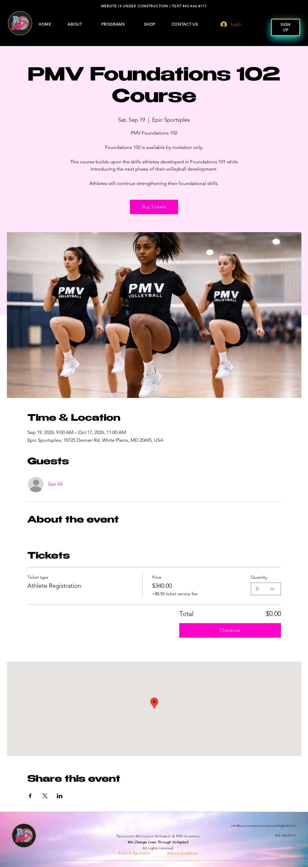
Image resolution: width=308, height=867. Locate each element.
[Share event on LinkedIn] (60, 795)
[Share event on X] (45, 795)
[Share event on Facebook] (30, 795)
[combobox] (266, 589)
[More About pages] (84, 24)
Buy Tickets (154, 207)
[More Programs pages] (127, 24)
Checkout (230, 630)
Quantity (259, 577)
